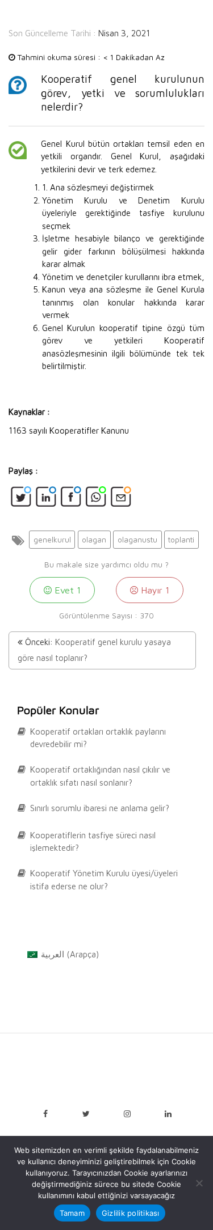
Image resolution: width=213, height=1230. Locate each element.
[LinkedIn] (46, 500)
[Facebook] (71, 500)
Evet (66, 589)
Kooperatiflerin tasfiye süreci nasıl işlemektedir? (93, 841)
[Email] (120, 500)
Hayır (153, 589)
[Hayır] (198, 1183)
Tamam (72, 1213)
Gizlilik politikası (131, 1213)
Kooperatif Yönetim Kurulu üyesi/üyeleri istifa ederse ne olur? (104, 879)
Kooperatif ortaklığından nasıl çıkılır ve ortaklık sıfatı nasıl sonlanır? (100, 776)
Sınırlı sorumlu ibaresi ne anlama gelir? (99, 808)
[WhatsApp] (95, 500)
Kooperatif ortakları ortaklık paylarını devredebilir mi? (98, 738)
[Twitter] (21, 500)
